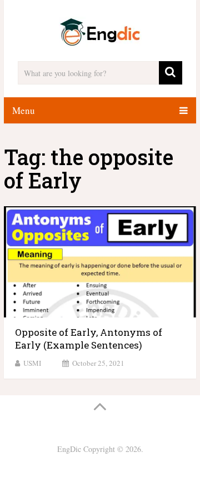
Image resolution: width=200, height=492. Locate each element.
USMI (32, 363)
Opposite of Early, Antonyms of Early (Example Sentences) (88, 339)
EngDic (69, 449)
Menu (23, 110)
